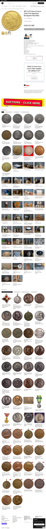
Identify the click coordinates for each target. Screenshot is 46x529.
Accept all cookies (39, 524)
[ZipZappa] (2, 3)
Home (2, 8)
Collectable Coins (29, 18)
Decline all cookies (39, 526)
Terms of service (15, 519)
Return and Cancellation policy (17, 517)
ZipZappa (8, 527)
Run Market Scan (34, 78)
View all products (4, 109)
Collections (5, 8)
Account (35, 3)
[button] (41, 3)
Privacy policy (15, 518)
